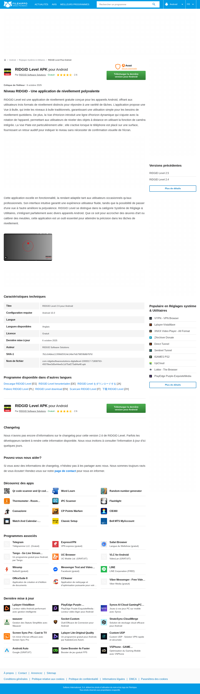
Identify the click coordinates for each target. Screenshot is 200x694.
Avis (54, 4)
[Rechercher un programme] (154, 4)
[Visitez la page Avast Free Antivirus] (126, 67)
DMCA (133, 679)
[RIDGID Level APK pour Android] (7, 72)
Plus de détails (173, 188)
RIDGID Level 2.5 (159, 173)
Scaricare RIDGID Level (83, 389)
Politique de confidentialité (83, 679)
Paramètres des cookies (154, 679)
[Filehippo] (15, 4)
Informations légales (113, 679)
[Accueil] (5, 60)
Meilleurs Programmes (74, 4)
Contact (22, 673)
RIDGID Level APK (41, 69)
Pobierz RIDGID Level (16, 389)
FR (188, 4)
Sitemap (51, 673)
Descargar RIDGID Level (17, 383)
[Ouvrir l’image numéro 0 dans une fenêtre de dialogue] (28, 247)
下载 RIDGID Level (112, 389)
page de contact (65, 471)
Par (30, 75)
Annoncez (36, 673)
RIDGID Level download (48, 389)
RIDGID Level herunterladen (54, 383)
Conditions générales (16, 679)
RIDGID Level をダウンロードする (97, 383)
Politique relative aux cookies (48, 679)
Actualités (41, 4)
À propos (9, 673)
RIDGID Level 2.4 (159, 179)
